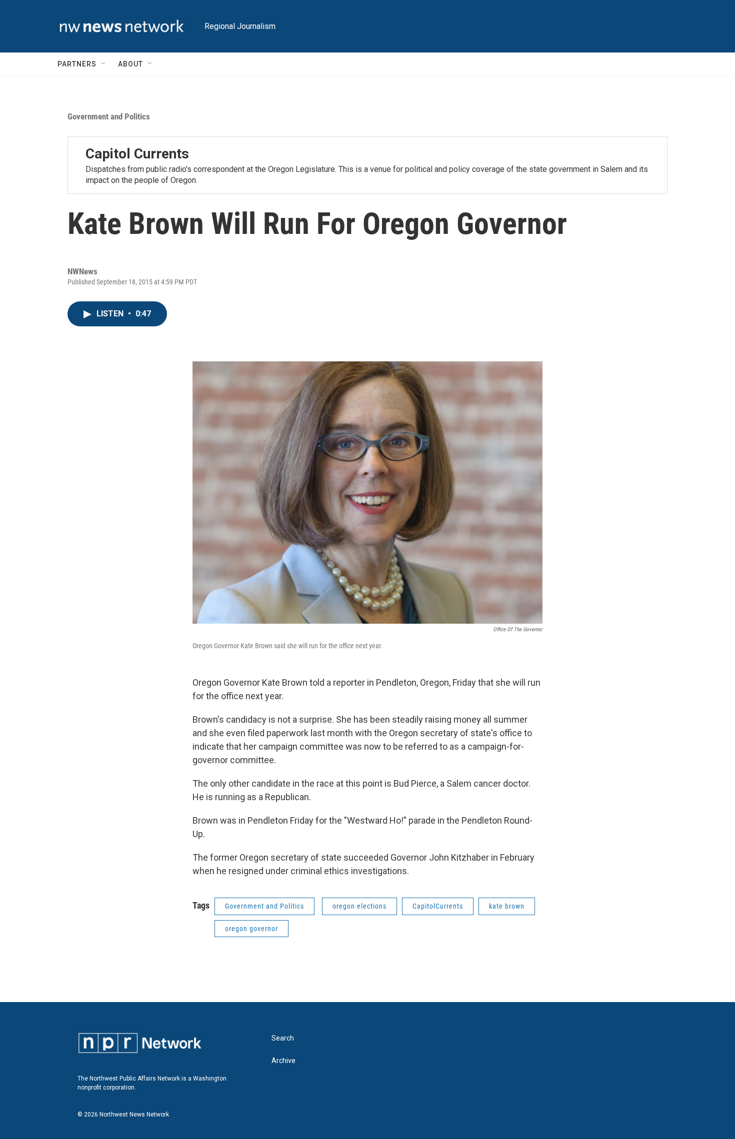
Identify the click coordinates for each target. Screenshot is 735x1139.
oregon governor (251, 929)
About (130, 64)
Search (283, 1038)
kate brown (506, 906)
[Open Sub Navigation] (104, 64)
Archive (284, 1061)
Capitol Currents (137, 153)
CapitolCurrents (437, 906)
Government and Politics (109, 116)
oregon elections (359, 906)
